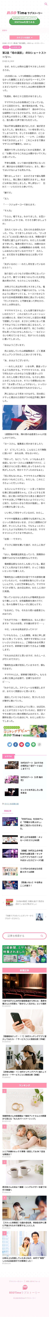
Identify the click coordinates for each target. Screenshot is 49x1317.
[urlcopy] (39, 744)
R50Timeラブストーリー (24, 1292)
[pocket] (21, 744)
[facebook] (15, 744)
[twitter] (9, 744)
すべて (7, 804)
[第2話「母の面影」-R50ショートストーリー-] (27, 744)
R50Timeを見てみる (25, 21)
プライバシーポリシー (16, 1281)
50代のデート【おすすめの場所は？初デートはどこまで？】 (32, 765)
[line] (33, 744)
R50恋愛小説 (14, 804)
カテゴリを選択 (23, 37)
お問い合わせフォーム (33, 1281)
